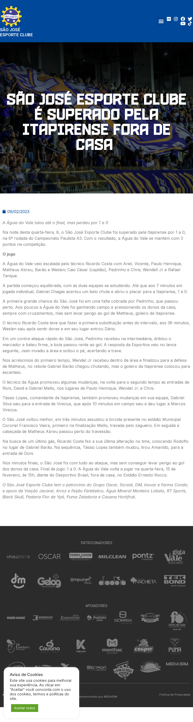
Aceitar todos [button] (24, 708)
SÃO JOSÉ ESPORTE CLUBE (16, 32)
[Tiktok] (190, 23)
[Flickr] (169, 19)
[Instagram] (176, 19)
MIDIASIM (110, 696)
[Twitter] (190, 19)
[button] (161, 21)
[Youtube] (183, 23)
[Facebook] (183, 19)
